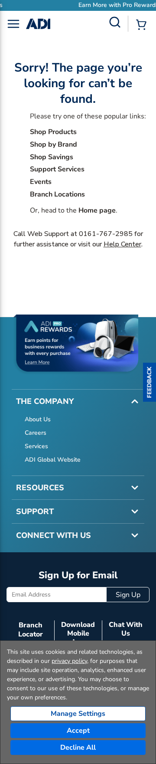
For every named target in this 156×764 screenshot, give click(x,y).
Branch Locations (57, 194)
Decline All (78, 747)
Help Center (122, 244)
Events (41, 182)
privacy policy (69, 661)
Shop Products (53, 132)
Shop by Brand (53, 144)
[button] (149, 382)
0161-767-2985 (106, 234)
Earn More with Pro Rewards (98, 5)
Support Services (57, 169)
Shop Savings (51, 157)
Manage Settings (78, 713)
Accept (78, 730)
